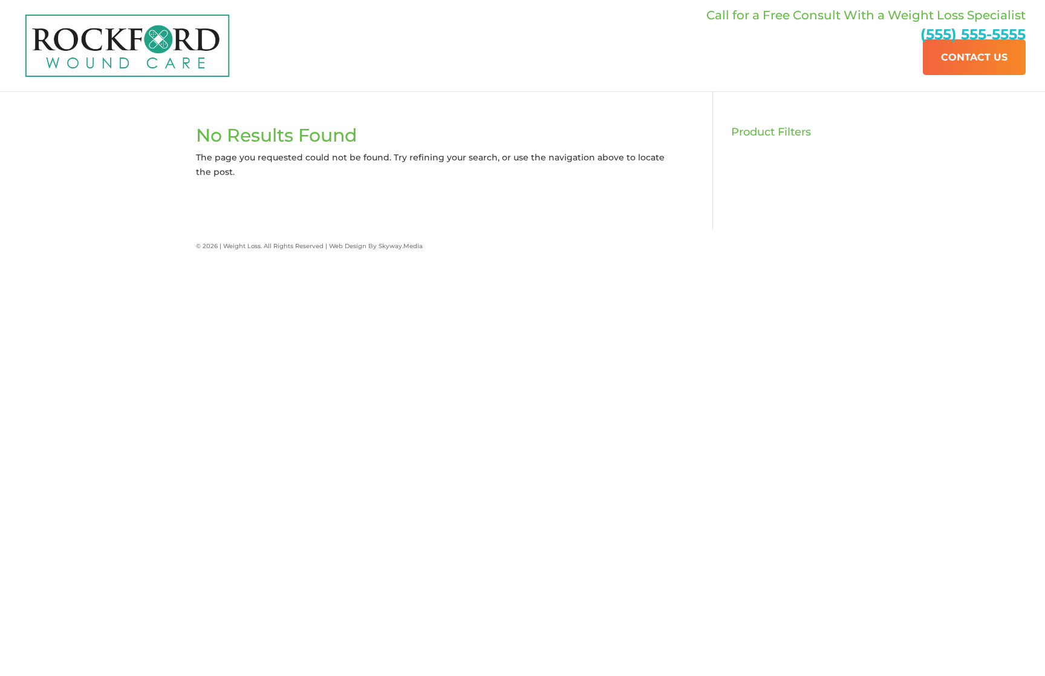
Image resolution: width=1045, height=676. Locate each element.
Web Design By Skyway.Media (376, 246)
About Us (789, 57)
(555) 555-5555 (973, 34)
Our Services (872, 57)
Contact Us (974, 57)
